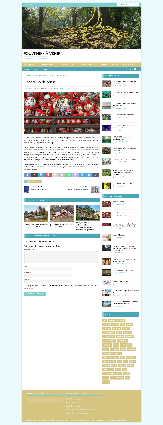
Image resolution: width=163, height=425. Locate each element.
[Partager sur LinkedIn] (41, 175)
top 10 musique (117, 378)
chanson (127, 333)
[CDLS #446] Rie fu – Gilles (123, 270)
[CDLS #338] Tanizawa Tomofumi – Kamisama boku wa (125, 303)
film (116, 345)
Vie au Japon (29, 65)
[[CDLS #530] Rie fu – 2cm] (106, 186)
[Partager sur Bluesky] (89, 175)
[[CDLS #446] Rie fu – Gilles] (106, 272)
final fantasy (126, 345)
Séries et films (67, 65)
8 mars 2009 (118, 237)
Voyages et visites (108, 65)
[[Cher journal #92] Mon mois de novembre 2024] (106, 150)
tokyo (126, 374)
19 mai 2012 (118, 252)
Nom (26, 266)
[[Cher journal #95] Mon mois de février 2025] (62, 213)
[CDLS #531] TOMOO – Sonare (124, 159)
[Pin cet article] (48, 175)
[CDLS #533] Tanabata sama (123, 115)
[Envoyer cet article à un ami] (55, 175)
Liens (45, 69)
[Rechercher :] (128, 4)
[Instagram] (139, 69)
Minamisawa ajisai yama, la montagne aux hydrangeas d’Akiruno (123, 172)
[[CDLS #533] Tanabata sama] (106, 117)
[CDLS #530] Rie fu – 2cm (122, 184)
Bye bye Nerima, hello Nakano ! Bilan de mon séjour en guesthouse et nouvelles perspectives (85, 226)
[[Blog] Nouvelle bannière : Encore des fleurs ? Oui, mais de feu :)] (106, 224)
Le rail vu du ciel (119, 213)
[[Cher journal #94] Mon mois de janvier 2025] (106, 105)
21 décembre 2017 (120, 263)
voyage (106, 382)
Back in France (118, 202)
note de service (109, 361)
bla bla (126, 328)
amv (122, 324)
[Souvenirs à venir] (81, 48)
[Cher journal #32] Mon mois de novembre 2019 (36, 225)
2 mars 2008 (118, 215)
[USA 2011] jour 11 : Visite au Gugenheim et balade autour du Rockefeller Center (124, 248)
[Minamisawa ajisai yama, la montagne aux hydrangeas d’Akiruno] (106, 172)
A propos (36, 69)
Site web (27, 279)
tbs (124, 370)
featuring (107, 345)
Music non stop (47, 65)
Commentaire (29, 249)
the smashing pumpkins (112, 374)
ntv (119, 361)
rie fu (114, 365)
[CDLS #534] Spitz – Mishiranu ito (125, 92)
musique (118, 353)
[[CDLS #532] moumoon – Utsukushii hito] (106, 139)
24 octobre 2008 (119, 284)
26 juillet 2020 (119, 273)
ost (125, 361)
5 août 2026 (118, 130)
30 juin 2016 (118, 306)
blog (119, 333)
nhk (122, 357)
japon (123, 349)
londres (131, 349)
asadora (107, 328)
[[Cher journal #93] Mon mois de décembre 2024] (106, 128)
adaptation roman (111, 324)
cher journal (35, 181)
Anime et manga (87, 65)
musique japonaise (111, 357)
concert (129, 337)
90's (105, 320)
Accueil (26, 69)
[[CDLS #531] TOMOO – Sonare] (106, 161)
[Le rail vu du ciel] (106, 215)
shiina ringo (108, 370)
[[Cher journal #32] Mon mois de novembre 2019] (36, 213)
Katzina (68, 402)
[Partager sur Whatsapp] (68, 175)
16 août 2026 (118, 108)
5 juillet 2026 (118, 162)
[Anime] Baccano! (119, 235)
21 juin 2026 (118, 186)
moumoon (107, 353)
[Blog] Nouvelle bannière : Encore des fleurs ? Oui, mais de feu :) (125, 225)
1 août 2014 (118, 228)
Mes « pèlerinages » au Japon (85, 410)
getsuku (114, 349)
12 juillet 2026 (119, 152)
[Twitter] (126, 69)
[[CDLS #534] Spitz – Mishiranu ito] (106, 94)
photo (132, 361)
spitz (118, 370)
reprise (106, 365)
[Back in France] (106, 204)
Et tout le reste (129, 65)
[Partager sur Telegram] (82, 175)
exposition (122, 341)
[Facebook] (131, 69)
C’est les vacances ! (82, 413)
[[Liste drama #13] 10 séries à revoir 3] (106, 293)
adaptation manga (116, 320)
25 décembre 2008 (33, 88)
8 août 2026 (118, 117)
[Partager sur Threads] (95, 175)
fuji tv (106, 349)
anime (129, 324)
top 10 (106, 378)
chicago (120, 337)
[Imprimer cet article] (61, 175)
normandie (131, 357)
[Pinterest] (135, 69)
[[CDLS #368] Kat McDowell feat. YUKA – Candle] (106, 261)
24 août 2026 (118, 95)
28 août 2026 (118, 86)
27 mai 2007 (118, 204)
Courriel (27, 273)
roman (122, 365)
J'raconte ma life (59, 88)
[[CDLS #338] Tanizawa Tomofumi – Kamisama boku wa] (106, 304)
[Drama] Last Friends (120, 281)
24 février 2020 (119, 295)
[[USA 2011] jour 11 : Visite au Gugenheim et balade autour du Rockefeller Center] (106, 248)
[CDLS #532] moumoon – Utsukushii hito (122, 138)
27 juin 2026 (118, 177)
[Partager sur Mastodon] (75, 175)
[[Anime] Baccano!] (106, 237)
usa (127, 378)
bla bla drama (109, 333)
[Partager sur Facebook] (27, 175)
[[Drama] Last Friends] (106, 282)
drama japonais (109, 341)
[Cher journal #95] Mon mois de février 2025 (62, 225)
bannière (116, 328)
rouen (130, 365)
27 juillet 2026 (119, 141)
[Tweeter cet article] (34, 175)
